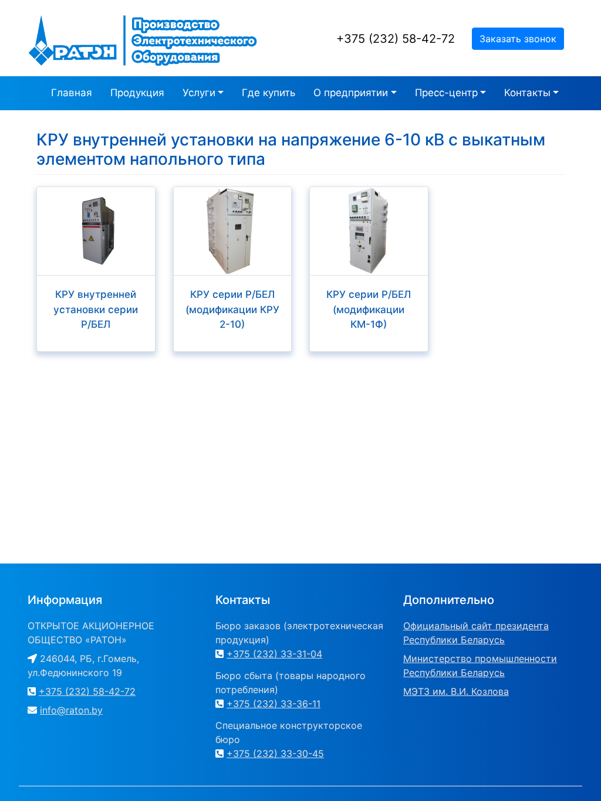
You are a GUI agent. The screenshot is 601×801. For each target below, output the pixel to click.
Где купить (268, 93)
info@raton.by (71, 710)
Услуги (199, 93)
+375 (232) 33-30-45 (275, 753)
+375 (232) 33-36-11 (273, 704)
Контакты (527, 93)
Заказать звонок (518, 39)
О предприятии (350, 93)
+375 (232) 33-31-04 (274, 654)
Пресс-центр (446, 93)
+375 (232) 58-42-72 (395, 39)
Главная (71, 93)
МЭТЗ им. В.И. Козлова (456, 691)
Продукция (137, 93)
